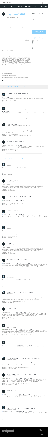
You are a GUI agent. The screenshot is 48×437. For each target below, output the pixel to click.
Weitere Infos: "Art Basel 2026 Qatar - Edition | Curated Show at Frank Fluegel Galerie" (16, 367)
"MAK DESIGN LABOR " (11, 108)
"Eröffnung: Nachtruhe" (12, 210)
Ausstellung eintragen (38, 2)
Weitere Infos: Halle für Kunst (7, 174)
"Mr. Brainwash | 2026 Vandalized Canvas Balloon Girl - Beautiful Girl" (24, 374)
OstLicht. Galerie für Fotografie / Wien (12, 17)
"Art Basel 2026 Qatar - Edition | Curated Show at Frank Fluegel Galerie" (24, 358)
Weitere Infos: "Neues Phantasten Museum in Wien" (11, 149)
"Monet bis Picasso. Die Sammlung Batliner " (17, 93)
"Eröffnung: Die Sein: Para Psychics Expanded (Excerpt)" (20, 196)
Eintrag (12, 6)
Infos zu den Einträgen (36, 47)
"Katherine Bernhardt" (12, 390)
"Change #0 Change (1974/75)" (13, 227)
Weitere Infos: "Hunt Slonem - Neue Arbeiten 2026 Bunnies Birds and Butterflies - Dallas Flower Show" (18, 334)
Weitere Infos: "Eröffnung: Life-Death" (9, 189)
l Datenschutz (42, 431)
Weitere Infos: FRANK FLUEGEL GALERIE (10, 335)
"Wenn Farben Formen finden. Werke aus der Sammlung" (20, 292)
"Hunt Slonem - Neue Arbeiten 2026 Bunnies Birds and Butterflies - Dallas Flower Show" (26, 325)
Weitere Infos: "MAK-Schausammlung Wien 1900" (11, 134)
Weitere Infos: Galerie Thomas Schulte (9, 190)
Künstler (20, 6)
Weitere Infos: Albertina (6, 101)
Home (4, 6)
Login (44, 2)
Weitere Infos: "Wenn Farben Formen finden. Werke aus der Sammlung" (14, 301)
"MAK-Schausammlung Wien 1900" (14, 124)
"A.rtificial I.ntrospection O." (13, 164)
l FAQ (41, 430)
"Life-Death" (9, 243)
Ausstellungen (28, 6)
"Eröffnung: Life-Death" (12, 180)
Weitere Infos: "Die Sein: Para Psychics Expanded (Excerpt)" (12, 268)
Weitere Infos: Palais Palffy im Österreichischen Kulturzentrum (12, 150)
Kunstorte (36, 6)
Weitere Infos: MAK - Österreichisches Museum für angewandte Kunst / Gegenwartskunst (17, 118)
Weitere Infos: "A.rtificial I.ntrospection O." (9, 173)
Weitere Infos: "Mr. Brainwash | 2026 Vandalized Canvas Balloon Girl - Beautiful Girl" (16, 383)
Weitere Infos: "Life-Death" (7, 252)
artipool (6, 2)
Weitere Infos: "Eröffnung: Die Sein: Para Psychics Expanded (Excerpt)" (14, 203)
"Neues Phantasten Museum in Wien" (15, 141)
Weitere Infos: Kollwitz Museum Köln (8, 318)
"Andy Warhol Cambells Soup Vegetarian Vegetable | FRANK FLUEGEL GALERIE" (25, 342)
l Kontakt (41, 432)
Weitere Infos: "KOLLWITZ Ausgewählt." (9, 317)
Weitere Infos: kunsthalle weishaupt (8, 302)
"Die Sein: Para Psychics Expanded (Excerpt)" (17, 259)
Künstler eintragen (36, 42)
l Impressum (42, 429)
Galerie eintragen (35, 41)
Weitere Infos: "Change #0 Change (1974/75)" (10, 236)
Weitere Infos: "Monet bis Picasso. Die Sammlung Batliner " (12, 100)
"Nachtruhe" (10, 276)
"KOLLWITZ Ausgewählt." (12, 308)
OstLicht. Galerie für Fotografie (12, 80)
